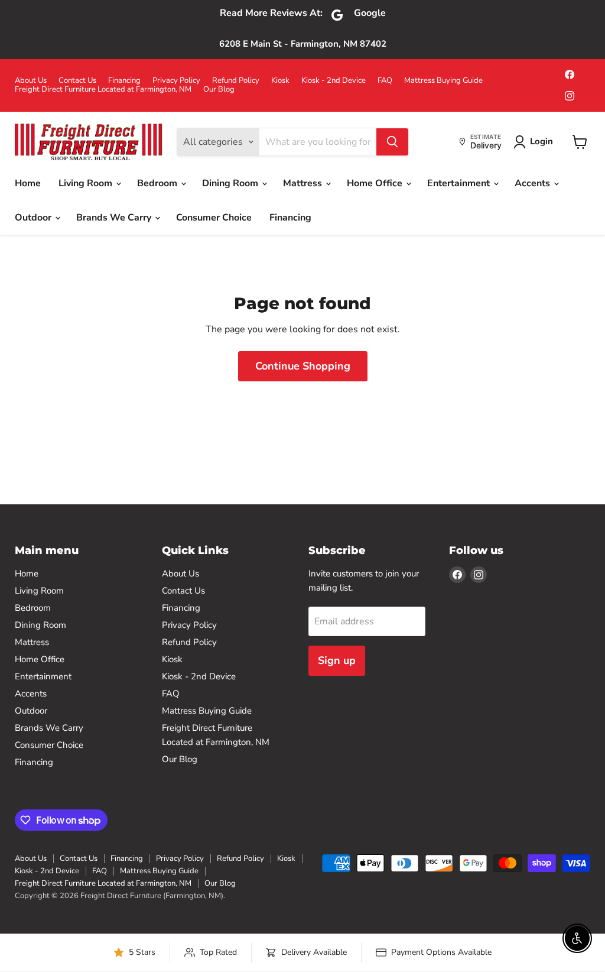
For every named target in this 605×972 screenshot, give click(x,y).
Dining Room (231, 183)
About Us (31, 80)
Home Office (376, 183)
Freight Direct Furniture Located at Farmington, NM (103, 89)
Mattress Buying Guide (443, 80)
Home (28, 183)
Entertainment (459, 183)
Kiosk (280, 80)
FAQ (385, 80)
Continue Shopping (302, 366)
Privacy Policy (176, 80)
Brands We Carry (115, 217)
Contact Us (77, 80)
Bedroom (158, 183)
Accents (533, 183)
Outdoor (34, 217)
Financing (124, 80)
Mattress (303, 183)
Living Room (86, 183)
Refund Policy (235, 80)
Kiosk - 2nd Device (333, 80)
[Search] (392, 141)
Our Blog (219, 89)
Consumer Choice (214, 217)
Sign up (337, 660)
